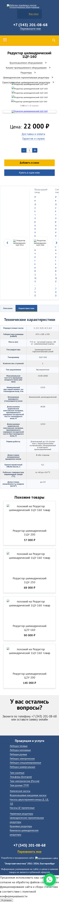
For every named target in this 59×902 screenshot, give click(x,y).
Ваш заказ (34, 14)
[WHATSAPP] (49, 879)
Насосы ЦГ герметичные (22, 807)
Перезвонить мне (29, 852)
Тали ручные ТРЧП (19, 785)
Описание (7, 308)
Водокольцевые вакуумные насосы (28, 795)
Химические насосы (20, 790)
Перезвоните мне (30, 28)
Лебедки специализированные (25, 762)
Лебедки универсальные (22, 766)
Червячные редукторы (21, 813)
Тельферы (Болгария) (21, 776)
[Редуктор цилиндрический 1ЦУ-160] (30, 84)
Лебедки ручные (18, 754)
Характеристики (26, 308)
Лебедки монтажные (20, 750)
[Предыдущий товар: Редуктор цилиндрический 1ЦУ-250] (15, 243)
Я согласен (6, 900)
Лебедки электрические (22, 758)
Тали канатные (17, 772)
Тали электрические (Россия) (24, 780)
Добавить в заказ (29, 162)
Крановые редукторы (21, 826)
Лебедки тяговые (19, 745)
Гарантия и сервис (33, 138)
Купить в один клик (29, 172)
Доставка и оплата (33, 134)
